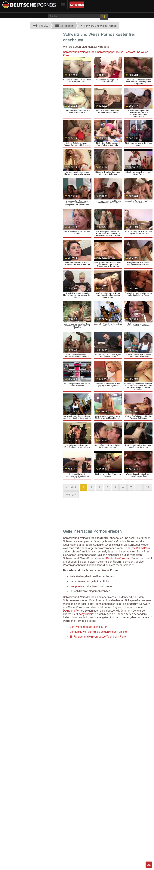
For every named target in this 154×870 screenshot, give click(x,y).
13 (147, 487)
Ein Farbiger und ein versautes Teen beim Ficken (98, 636)
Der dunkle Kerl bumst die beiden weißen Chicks (98, 631)
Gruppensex (77, 586)
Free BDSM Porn (140, 548)
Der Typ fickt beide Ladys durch (88, 626)
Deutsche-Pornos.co (118, 558)
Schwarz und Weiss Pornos (79, 51)
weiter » (71, 494)
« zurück (71, 487)
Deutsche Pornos (73, 610)
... (139, 487)
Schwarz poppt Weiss (110, 51)
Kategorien (77, 4)
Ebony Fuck (84, 614)
